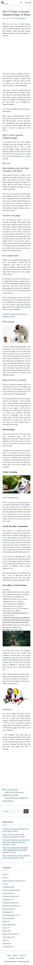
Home (9, 955)
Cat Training (7, 899)
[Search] (26, 811)
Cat (4, 884)
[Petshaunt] (4, 2)
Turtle (4, 940)
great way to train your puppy (18, 502)
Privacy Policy (20, 958)
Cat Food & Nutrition (9, 890)
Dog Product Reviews (10, 915)
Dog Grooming (7, 909)
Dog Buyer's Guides (9, 902)
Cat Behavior (7, 887)
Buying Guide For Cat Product (12, 881)
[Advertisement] (16, 55)
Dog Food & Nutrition (10, 906)
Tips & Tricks (7, 937)
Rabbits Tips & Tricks (10, 934)
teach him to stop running (11, 542)
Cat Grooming (7, 893)
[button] (21, 2)
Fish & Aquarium (8, 924)
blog (4, 877)
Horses (5, 928)
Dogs (16, 789)
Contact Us (23, 955)
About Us (15, 955)
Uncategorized (7, 946)
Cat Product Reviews (9, 896)
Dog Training (9, 789)
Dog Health (6, 912)
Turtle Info (6, 943)
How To (5, 931)
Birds (4, 874)
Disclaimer (12, 958)
